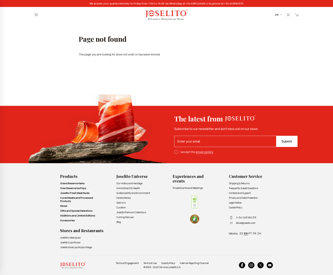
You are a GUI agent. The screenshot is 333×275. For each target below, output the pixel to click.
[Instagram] (251, 265)
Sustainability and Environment (133, 193)
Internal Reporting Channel (194, 263)
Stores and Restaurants (81, 230)
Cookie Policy (235, 207)
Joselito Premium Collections (131, 212)
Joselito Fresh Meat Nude (74, 193)
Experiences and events (188, 178)
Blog (118, 222)
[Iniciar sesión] (288, 15)
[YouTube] (270, 265)
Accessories (67, 220)
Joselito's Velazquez (70, 237)
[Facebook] (242, 265)
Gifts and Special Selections (76, 210)
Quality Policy (168, 263)
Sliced (63, 206)
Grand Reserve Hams (72, 183)
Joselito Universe (132, 176)
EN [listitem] (246, 233)
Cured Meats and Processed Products (76, 199)
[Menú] (36, 15)
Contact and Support (240, 193)
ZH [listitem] (259, 233)
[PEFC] (195, 202)
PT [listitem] (250, 233)
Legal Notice (235, 202)
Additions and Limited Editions (77, 215)
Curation (121, 207)
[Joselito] (166, 14)
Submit (287, 141)
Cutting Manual (125, 217)
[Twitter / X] (260, 265)
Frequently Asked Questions (243, 188)
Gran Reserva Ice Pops (73, 188)
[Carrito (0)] (297, 15)
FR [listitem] (254, 233)
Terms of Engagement (127, 263)
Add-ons (120, 202)
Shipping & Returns (239, 183)
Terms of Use (150, 263)
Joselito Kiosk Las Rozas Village (76, 247)
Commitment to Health (128, 188)
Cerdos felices (123, 197)
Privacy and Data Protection (243, 197)
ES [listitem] (241, 233)
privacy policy (204, 152)
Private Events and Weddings (188, 188)
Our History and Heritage (129, 183)
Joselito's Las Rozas (70, 242)
